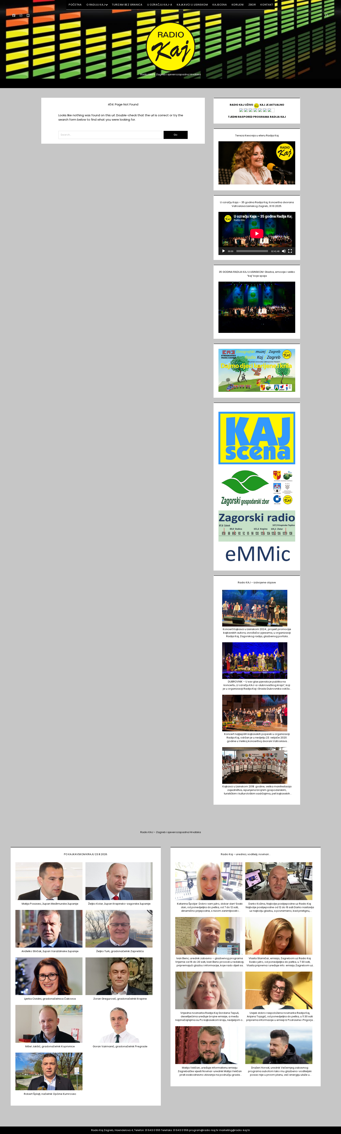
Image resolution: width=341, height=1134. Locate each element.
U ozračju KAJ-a (159, 5)
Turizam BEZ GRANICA (127, 5)
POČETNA (75, 5)
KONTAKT (266, 5)
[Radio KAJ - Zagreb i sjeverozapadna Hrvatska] (170, 71)
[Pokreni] (224, 251)
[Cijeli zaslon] (290, 251)
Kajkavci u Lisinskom (192, 5)
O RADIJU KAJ (95, 5)
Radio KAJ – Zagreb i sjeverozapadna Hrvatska (170, 832)
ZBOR (252, 5)
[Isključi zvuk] (284, 251)
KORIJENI (238, 5)
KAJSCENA (220, 5)
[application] (256, 233)
